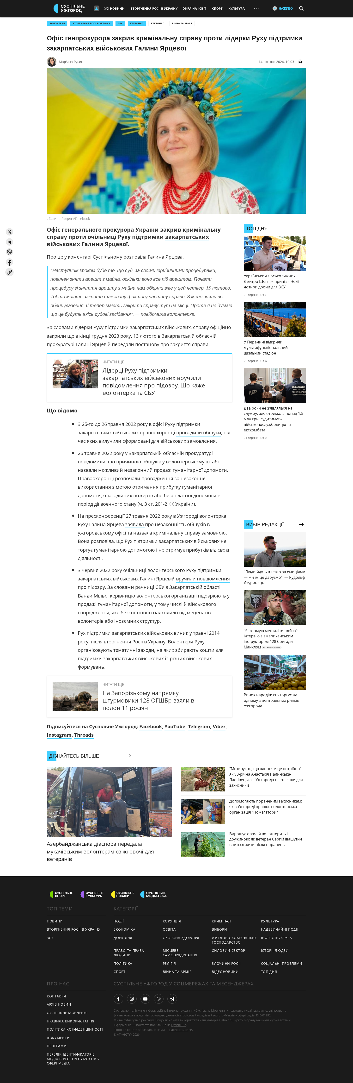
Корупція (172, 921)
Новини (55, 921)
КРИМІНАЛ (136, 23)
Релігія (169, 963)
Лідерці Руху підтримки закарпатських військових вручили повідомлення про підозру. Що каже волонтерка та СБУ (154, 381)
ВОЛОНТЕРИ (57, 23)
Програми (57, 1046)
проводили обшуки (198, 432)
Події (119, 921)
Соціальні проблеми (282, 963)
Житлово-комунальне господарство (234, 940)
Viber (219, 726)
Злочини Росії (226, 963)
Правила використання (70, 1021)
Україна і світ (194, 8)
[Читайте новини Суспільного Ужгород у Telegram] (172, 999)
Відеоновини (225, 971)
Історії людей (275, 950)
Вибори (219, 929)
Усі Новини (114, 8)
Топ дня (269, 971)
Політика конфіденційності (75, 1029)
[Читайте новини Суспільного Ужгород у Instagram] (132, 999)
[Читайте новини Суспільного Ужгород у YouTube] (145, 999)
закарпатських (187, 237)
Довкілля (123, 937)
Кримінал (157, 23)
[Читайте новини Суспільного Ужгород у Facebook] (118, 999)
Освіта (169, 929)
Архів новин (59, 1004)
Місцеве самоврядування (180, 952)
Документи (58, 1037)
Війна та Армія (182, 23)
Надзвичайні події (279, 929)
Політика (123, 963)
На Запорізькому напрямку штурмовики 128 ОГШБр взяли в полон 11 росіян (148, 700)
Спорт (217, 8)
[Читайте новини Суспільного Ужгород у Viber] (159, 999)
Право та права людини (129, 952)
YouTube (174, 726)
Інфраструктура (276, 937)
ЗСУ (50, 937)
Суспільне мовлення (68, 1012)
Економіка (124, 929)
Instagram (59, 735)
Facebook (150, 726)
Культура (236, 8)
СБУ (120, 23)
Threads (84, 735)
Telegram (199, 726)
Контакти (56, 996)
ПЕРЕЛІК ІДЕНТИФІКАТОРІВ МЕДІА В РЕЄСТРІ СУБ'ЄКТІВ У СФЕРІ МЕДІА (73, 1058)
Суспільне (178, 1025)
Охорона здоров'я (181, 937)
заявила (135, 524)
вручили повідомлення (203, 578)
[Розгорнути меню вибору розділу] (96, 8)
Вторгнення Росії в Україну (153, 8)
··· (256, 8)
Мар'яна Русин (71, 61)
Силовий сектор (228, 950)
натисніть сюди (180, 1029)
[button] (9, 232)
